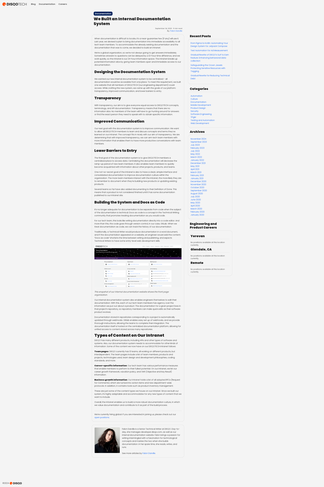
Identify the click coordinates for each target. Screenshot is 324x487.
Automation (196, 95)
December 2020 (198, 181)
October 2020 (197, 187)
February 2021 (197, 175)
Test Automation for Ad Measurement (209, 50)
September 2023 (199, 141)
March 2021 (196, 172)
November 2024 (198, 138)
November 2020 (198, 184)
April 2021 (195, 169)
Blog (33, 4)
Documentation (47, 4)
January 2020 (197, 214)
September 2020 (199, 190)
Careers (62, 4)
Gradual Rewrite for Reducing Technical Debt (210, 77)
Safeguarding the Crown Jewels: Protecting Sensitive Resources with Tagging (208, 68)
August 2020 (197, 193)
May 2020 (195, 202)
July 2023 (195, 144)
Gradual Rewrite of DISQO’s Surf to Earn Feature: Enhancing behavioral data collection (210, 57)
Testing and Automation (203, 120)
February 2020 (198, 211)
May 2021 (195, 166)
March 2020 (196, 208)
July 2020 (195, 196)
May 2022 (195, 154)
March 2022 (196, 157)
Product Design (198, 108)
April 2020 (195, 205)
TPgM (193, 117)
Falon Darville (176, 31)
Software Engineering (201, 114)
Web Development (200, 123)
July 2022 (195, 151)
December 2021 (198, 163)
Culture (194, 99)
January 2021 (197, 178)
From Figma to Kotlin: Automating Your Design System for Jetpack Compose (209, 45)
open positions (101, 417)
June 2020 (196, 199)
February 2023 (197, 148)
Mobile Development (201, 105)
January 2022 (197, 160)
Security (194, 111)
